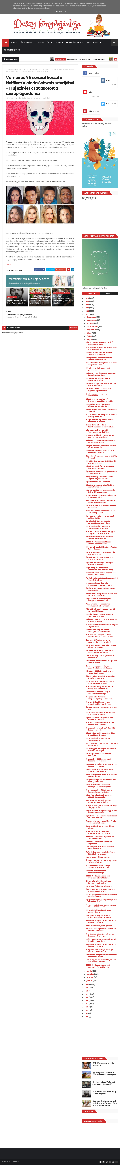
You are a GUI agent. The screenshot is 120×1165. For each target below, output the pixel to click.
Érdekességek (27, 42)
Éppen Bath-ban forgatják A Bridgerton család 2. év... (98, 600)
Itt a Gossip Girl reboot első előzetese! (98, 369)
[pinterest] (110, 1162)
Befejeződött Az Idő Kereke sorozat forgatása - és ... (98, 522)
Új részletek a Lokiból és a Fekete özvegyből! (100, 589)
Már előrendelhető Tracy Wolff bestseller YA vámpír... (100, 724)
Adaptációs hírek (103, 59)
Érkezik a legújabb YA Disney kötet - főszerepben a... (101, 861)
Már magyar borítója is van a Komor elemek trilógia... (99, 791)
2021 (86, 314)
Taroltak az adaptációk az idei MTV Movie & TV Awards (101, 594)
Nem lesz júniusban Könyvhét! (99, 886)
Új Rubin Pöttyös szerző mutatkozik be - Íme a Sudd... (101, 817)
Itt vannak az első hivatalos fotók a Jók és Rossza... (101, 548)
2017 (86, 994)
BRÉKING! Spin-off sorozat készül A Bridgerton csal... (101, 620)
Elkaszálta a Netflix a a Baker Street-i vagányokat (99, 882)
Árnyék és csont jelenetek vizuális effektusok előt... (101, 446)
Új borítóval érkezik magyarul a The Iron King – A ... (100, 558)
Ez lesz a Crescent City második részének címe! (100, 837)
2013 (86, 1007)
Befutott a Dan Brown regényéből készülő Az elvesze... (101, 574)
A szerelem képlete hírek (61, 292)
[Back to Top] (116, 1162)
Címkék (109, 294)
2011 (86, 1013)
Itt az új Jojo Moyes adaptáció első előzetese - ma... (101, 895)
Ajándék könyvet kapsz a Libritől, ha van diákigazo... (100, 610)
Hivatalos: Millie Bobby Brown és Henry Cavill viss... (100, 672)
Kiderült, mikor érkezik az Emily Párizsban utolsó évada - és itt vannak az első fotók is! (40, 299)
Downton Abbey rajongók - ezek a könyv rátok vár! (101, 646)
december (91, 317)
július (89, 333)
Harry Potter (43, 59)
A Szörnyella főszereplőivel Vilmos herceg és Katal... (101, 415)
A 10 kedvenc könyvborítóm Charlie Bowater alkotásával (99, 636)
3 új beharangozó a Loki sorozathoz (96, 395)
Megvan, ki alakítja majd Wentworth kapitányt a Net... (100, 584)
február (90, 977)
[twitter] (107, 1162)
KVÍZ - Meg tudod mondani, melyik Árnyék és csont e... (101, 940)
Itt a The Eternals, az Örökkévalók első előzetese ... (101, 462)
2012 (86, 1010)
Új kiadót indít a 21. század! (98, 482)
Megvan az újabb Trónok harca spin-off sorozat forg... (100, 436)
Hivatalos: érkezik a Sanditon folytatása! (99, 842)
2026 (86, 298)
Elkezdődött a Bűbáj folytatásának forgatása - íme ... (101, 364)
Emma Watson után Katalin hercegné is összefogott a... (99, 786)
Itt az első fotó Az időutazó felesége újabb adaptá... (98, 527)
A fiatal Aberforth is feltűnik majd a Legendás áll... (102, 625)
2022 (86, 311)
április (89, 971)
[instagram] (103, 1162)
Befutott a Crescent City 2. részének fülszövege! (98, 693)
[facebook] (100, 1162)
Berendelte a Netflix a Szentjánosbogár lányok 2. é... (100, 426)
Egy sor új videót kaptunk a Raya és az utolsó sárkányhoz (104, 1073)
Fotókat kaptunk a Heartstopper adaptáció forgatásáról (100, 532)
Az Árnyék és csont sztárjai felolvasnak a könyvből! (98, 605)
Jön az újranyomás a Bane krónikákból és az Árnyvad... (99, 916)
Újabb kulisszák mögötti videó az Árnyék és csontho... (100, 677)
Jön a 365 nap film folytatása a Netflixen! (100, 656)
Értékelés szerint (74, 42)
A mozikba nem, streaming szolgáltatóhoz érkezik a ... (99, 832)
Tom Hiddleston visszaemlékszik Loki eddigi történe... (100, 512)
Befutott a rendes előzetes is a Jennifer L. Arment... (100, 452)
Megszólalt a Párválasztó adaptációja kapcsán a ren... (99, 698)
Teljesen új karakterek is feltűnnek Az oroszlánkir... (101, 775)
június (89, 336)
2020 (86, 984)
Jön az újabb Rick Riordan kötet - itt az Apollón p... (100, 848)
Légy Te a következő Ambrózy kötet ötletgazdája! (99, 796)
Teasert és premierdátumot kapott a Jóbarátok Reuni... (99, 667)
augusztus (91, 330)
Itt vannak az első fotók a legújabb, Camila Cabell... (101, 662)
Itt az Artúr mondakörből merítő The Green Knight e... (100, 713)
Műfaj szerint (93, 42)
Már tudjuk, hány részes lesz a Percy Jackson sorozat (99, 687)
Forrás (8, 265)
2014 (86, 1004)
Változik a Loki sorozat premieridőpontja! (96, 872)
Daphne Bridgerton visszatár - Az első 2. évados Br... (101, 384)
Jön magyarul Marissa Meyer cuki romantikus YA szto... (101, 961)
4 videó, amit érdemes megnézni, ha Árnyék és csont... (101, 906)
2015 (86, 1000)
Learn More (57, 11)
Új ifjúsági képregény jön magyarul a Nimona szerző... (101, 901)
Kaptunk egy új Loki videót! (98, 857)
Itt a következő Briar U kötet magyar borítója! (98, 379)
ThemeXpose (15, 1162)
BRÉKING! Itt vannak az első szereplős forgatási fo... (98, 966)
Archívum (91, 294)
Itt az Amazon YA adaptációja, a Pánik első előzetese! (100, 682)
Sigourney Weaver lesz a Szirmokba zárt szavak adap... (100, 568)
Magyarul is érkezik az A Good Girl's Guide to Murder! (101, 729)
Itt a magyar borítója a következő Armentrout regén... (101, 749)
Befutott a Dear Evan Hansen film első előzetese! (101, 553)
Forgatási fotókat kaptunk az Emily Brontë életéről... (102, 348)
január (89, 980)
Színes (58, 42)
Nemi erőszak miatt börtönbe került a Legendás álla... (99, 651)
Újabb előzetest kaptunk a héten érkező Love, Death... (100, 734)
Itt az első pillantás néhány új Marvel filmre (99, 911)
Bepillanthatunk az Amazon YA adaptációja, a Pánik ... (99, 770)
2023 (86, 308)
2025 (86, 301)
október (90, 323)
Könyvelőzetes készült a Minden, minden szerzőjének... (100, 501)
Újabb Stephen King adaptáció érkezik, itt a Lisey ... (99, 718)
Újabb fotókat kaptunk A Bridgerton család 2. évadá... (99, 400)
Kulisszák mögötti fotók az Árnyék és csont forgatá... (101, 765)
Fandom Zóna (44, 42)
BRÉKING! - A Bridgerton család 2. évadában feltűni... (101, 374)
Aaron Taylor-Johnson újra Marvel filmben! (101, 410)
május (89, 339)
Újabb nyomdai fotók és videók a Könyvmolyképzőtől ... (100, 890)
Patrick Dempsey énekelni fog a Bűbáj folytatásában (100, 853)
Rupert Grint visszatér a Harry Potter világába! (69, 59)
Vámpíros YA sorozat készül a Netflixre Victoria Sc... (99, 359)
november (91, 320)
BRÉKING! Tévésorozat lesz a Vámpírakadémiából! (98, 543)
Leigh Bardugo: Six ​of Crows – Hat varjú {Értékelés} (101, 780)
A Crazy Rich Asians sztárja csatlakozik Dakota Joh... (98, 866)
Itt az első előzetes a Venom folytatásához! (98, 739)
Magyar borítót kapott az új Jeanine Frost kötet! (98, 760)
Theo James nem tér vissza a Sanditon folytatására (99, 801)
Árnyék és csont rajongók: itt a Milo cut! (101, 708)
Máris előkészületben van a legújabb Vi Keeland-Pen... (98, 703)
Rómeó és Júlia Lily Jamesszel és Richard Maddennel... (100, 491)
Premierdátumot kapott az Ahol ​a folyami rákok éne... (101, 822)
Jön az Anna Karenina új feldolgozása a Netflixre (97, 431)
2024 (86, 304)
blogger (73, 328)
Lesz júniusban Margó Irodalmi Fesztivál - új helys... (99, 615)
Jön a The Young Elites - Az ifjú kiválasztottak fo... (99, 343)
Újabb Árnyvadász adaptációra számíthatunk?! (100, 486)
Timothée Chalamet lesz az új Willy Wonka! (101, 457)
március (90, 974)
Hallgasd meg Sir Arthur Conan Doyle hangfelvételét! (100, 477)
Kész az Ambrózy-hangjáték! (99, 925)
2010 (86, 1016)
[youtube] (113, 1162)
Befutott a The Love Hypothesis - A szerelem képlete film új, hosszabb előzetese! (63, 299)
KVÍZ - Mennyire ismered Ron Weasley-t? (103, 1064)
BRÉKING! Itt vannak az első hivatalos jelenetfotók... (98, 877)
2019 (86, 988)
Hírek (13, 42)
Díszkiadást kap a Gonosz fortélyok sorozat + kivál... (98, 631)
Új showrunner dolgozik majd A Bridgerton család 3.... (99, 563)
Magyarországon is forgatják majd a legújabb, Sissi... (101, 806)
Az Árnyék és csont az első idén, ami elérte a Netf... (102, 744)
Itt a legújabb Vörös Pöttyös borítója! (98, 755)
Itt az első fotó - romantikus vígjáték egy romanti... (98, 390)
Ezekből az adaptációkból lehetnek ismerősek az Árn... (101, 956)
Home (8, 69)
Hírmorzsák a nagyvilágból (32, 69)
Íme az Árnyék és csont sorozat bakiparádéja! (100, 517)
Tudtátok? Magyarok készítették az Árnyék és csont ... (101, 930)
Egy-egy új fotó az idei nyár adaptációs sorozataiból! (98, 641)
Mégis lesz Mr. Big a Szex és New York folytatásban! (100, 421)
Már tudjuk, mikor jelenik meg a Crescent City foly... (100, 935)
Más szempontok (12, 50)
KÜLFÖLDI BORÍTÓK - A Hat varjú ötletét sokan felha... (100, 467)
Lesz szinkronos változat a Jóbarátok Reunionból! (98, 405)
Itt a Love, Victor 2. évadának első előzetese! (101, 506)
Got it (66, 11)
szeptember (92, 326)
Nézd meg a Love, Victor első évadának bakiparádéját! (103, 1083)
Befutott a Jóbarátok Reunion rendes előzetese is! (99, 537)
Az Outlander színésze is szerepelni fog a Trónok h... (102, 579)
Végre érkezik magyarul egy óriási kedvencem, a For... (101, 811)
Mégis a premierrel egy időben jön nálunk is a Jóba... (101, 496)
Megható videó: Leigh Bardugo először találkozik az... (99, 950)
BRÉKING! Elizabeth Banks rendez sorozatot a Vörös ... (101, 441)
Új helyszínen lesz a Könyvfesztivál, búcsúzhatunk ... (102, 472)
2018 (86, 991)
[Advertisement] (100, 217)
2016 (86, 997)
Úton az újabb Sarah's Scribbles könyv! (100, 827)
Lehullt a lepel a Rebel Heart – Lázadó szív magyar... (99, 353)
